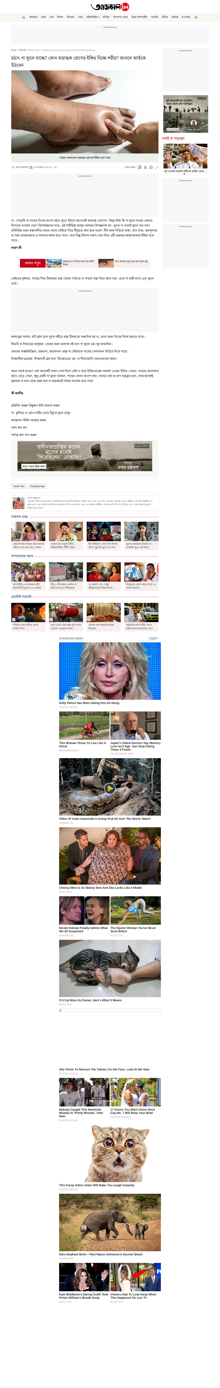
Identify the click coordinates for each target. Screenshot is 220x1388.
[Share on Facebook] (139, 168)
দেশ (52, 17)
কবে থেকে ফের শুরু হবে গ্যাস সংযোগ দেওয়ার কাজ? (66, 627)
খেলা (80, 17)
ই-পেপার (186, 17)
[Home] (110, 6)
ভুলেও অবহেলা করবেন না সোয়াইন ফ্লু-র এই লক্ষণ (138, 546)
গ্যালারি (154, 17)
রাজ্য (43, 17)
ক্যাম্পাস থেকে (120, 17)
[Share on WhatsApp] (151, 168)
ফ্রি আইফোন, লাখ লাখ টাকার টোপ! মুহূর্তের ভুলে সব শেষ (102, 546)
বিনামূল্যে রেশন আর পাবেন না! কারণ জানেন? (141, 586)
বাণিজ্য (106, 17)
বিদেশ (60, 17)
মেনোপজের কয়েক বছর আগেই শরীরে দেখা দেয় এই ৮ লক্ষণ (28, 546)
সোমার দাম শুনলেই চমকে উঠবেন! (101, 627)
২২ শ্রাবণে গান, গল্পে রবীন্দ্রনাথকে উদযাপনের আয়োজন (100, 588)
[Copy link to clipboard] (156, 168)
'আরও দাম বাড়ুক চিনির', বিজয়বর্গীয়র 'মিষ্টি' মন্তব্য (63, 546)
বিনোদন (70, 17)
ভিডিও (165, 17)
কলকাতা (33, 17)
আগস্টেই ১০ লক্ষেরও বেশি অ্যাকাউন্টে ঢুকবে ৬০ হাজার (27, 586)
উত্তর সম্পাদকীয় (139, 17)
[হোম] (24, 17)
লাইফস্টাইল (92, 17)
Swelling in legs (37, 486)
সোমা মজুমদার (21, 167)
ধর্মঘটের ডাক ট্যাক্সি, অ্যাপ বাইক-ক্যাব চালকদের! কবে (139, 627)
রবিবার (175, 17)
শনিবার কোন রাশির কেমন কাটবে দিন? (25, 627)
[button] (99, 17)
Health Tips (19, 486)
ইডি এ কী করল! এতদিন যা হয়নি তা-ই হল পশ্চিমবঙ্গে (64, 586)
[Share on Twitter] (145, 168)
